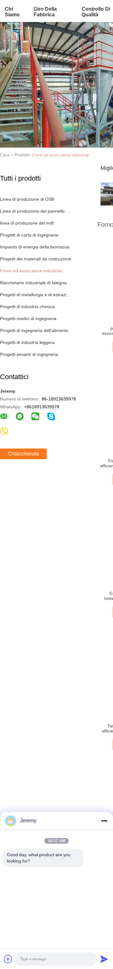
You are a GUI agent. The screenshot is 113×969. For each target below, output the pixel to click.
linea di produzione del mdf (27, 223)
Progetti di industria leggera (27, 342)
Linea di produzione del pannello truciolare (35, 211)
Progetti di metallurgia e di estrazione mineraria (35, 294)
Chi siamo (12, 11)
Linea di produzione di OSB (27, 199)
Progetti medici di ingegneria (28, 318)
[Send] (104, 959)
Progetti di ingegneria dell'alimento (34, 330)
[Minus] (104, 821)
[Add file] (8, 959)
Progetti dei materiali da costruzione (35, 258)
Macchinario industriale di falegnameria (35, 282)
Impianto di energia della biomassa (34, 246)
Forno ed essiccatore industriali (60, 155)
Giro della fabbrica (45, 11)
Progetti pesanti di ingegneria (29, 354)
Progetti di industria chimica (27, 306)
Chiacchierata (23, 453)
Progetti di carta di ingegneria (29, 234)
